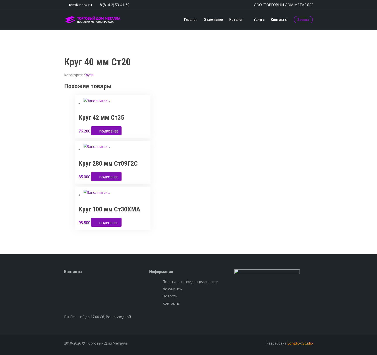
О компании (213, 19)
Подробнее (108, 131)
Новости (170, 296)
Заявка (303, 19)
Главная (190, 19)
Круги (88, 74)
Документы (172, 288)
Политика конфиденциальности (190, 281)
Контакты (279, 19)
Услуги (259, 19)
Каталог (236, 19)
